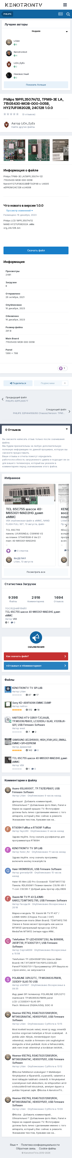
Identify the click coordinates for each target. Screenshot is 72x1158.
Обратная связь (26, 1148)
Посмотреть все (36, 571)
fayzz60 (24, 831)
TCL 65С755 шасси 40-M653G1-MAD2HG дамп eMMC (24, 513)
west (22, 728)
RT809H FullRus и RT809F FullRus (31, 827)
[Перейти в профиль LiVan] (9, 42)
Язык (13, 1144)
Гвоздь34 (25, 904)
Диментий (25, 746)
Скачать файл (36, 250)
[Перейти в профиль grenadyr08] (8, 871)
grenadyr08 (26, 872)
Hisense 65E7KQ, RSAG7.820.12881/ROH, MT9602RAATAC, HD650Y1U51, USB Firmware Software (38, 1017)
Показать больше (36, 84)
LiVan (17, 40)
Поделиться (19, 383)
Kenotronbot (20, 51)
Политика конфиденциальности (40, 1144)
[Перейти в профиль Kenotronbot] (9, 53)
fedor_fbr (25, 851)
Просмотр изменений (18, 210)
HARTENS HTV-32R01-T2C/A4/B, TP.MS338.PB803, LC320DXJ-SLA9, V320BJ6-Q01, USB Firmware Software (39, 721)
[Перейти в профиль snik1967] (8, 980)
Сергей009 (26, 950)
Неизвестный (21, 74)
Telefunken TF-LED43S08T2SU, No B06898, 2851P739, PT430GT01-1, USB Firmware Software (38, 943)
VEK (8, 520)
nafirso (23, 706)
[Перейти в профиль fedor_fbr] (8, 850)
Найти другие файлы (23, 126)
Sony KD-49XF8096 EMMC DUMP (31, 702)
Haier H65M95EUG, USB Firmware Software (37, 869)
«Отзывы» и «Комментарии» (24, 665)
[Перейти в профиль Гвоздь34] (8, 899)
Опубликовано (44, 795)
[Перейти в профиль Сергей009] (8, 941)
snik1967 (24, 985)
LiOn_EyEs (19, 63)
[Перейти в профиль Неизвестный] (9, 75)
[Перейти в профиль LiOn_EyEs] (9, 64)
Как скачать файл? (17, 656)
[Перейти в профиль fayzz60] (8, 829)
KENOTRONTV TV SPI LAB (27, 688)
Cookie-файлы (47, 1148)
